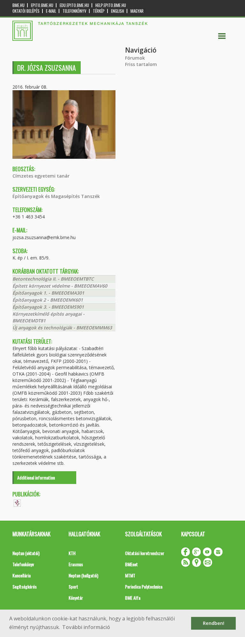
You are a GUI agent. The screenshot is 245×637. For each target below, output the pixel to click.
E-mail (51, 11)
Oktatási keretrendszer (144, 553)
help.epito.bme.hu (110, 5)
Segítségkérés (24, 586)
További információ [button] (86, 627)
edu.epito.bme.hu (74, 5)
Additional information (36, 477)
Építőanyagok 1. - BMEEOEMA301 (48, 293)
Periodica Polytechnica (143, 586)
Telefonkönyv (74, 11)
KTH (72, 553)
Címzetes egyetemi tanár (41, 176)
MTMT (130, 575)
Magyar (137, 11)
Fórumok (135, 58)
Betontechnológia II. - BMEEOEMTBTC (53, 279)
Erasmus (76, 564)
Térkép (99, 11)
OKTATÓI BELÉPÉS (26, 11)
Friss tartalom (141, 64)
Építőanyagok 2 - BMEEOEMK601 (47, 300)
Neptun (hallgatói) (83, 575)
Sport (73, 586)
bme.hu (18, 5)
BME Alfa (132, 597)
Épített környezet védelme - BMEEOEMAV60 (59, 286)
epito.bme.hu (42, 5)
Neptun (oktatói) (26, 553)
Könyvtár (76, 597)
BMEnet (131, 564)
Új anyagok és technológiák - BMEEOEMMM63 (62, 328)
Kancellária (21, 575)
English (117, 11)
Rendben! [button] (213, 623)
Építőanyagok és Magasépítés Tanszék (56, 196)
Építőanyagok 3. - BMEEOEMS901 (48, 307)
